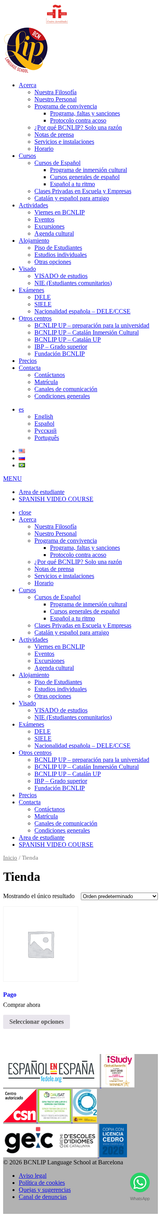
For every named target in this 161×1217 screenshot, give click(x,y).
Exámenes (31, 290)
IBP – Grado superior (60, 346)
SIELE (43, 304)
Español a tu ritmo (72, 184)
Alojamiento (34, 240)
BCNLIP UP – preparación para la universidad (91, 325)
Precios (28, 360)
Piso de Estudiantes (58, 247)
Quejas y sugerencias (45, 1189)
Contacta (30, 367)
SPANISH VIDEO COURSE (56, 499)
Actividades (33, 205)
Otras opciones (52, 261)
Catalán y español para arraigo (71, 198)
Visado (27, 268)
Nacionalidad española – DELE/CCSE (82, 311)
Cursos (27, 155)
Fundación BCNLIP (59, 353)
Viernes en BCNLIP (59, 212)
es (21, 409)
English (43, 416)
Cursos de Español (57, 162)
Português (46, 437)
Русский (45, 430)
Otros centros (35, 318)
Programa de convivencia (65, 106)
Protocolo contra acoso (78, 120)
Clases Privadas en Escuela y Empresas (82, 191)
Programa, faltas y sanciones (85, 113)
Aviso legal (33, 1175)
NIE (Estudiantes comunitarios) (73, 283)
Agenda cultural (54, 233)
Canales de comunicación (65, 389)
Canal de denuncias (43, 1196)
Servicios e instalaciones (64, 141)
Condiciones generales (62, 396)
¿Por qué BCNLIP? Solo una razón (78, 127)
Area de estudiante (41, 492)
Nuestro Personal (55, 99)
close (25, 512)
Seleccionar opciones (36, 1021)
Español (44, 423)
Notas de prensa (54, 134)
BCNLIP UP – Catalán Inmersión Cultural (86, 332)
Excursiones (49, 226)
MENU (12, 478)
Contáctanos (49, 375)
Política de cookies (42, 1182)
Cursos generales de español (85, 177)
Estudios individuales (60, 254)
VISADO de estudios (61, 276)
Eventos (44, 219)
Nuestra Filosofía (55, 92)
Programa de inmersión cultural (88, 170)
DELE (42, 297)
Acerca (27, 85)
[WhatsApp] (139, 1184)
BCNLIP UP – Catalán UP (67, 339)
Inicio (10, 858)
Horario (44, 148)
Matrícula (46, 382)
